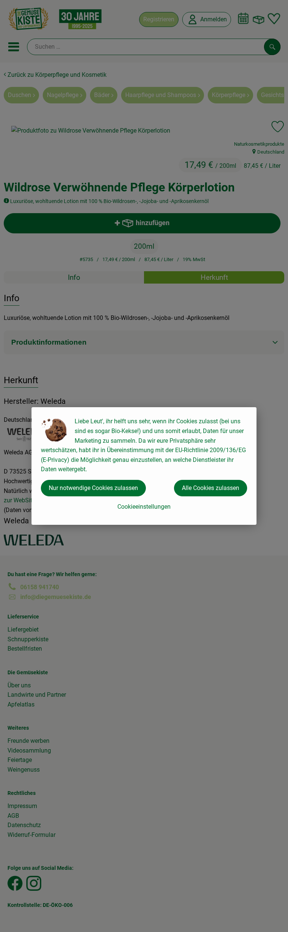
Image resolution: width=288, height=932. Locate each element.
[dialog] (144, 466)
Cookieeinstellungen (144, 506)
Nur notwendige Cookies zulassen (93, 487)
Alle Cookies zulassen (210, 487)
